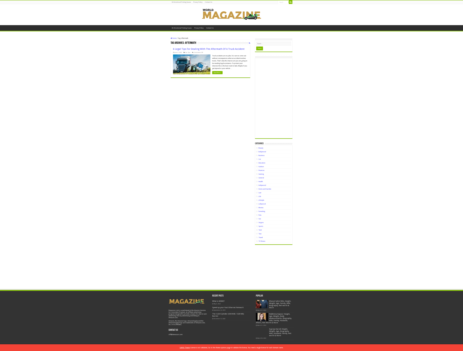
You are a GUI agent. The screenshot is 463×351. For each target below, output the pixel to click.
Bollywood (262, 152)
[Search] (290, 2)
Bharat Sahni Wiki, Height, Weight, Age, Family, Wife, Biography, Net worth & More (280, 304)
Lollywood (262, 204)
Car (186, 52)
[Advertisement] (273, 99)
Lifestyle (261, 200)
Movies (261, 208)
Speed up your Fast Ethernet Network (228, 307)
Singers (261, 222)
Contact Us (208, 2)
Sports (261, 226)
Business (262, 155)
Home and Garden (265, 189)
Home (174, 38)
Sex (260, 219)
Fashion (261, 167)
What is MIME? (218, 301)
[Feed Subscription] (249, 43)
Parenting (262, 211)
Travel (261, 237)
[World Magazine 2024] (231, 14)
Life (260, 196)
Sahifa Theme (185, 348)
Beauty (261, 148)
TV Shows (262, 241)
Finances (261, 170)
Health (261, 181)
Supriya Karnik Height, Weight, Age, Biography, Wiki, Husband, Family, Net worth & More (280, 332)
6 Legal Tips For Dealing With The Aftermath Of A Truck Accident (209, 48)
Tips (189, 52)
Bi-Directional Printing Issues (181, 2)
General (261, 178)
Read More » (217, 72)
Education (262, 163)
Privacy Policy (197, 2)
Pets (260, 215)
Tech (260, 230)
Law (260, 193)
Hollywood (262, 185)
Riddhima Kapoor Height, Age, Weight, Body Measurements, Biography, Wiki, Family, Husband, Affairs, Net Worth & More (274, 318)
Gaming (261, 174)
